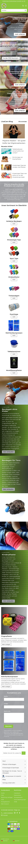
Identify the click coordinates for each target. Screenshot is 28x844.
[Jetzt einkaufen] (14, 430)
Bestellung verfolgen (7, 797)
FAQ (2, 795)
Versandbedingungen (20, 799)
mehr (14, 223)
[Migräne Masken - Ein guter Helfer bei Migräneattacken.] (14, 131)
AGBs (15, 801)
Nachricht (7, 711)
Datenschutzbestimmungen (13, 734)
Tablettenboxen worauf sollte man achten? (18, 150)
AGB (2, 799)
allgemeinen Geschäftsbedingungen (13, 733)
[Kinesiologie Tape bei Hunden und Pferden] (6, 167)
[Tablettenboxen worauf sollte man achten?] (6, 151)
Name (6, 696)
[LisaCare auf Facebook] (17, 813)
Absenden (8, 726)
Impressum (17, 793)
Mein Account (5, 804)
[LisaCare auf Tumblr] (19, 813)
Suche (3, 793)
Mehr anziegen (6, 644)
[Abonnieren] (23, 753)
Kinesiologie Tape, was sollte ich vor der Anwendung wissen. (19, 175)
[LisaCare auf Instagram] (14, 813)
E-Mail (6, 703)
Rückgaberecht (5, 801)
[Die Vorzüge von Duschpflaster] (6, 159)
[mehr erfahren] (14, 25)
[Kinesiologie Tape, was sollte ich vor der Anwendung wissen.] (6, 175)
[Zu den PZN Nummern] (14, 52)
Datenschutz (17, 795)
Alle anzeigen (22, 121)
